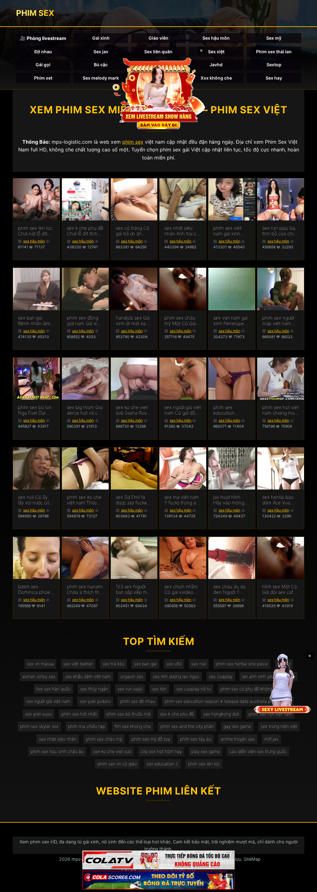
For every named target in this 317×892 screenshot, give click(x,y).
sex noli (198, 663)
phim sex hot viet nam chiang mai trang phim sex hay (280, 410)
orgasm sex (131, 676)
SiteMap (252, 859)
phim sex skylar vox (39, 726)
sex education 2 (162, 763)
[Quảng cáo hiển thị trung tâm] (158, 92)
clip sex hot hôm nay (161, 751)
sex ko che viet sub (112, 751)
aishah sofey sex (38, 676)
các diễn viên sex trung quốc (258, 751)
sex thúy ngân (94, 688)
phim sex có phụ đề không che (250, 688)
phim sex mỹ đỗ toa (151, 739)
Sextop (274, 64)
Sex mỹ (273, 38)
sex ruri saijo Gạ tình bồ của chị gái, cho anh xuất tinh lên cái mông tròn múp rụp (280, 231)
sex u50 (174, 663)
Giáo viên (158, 38)
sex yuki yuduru (95, 701)
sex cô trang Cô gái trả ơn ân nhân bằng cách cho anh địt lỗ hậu (133, 231)
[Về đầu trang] (303, 884)
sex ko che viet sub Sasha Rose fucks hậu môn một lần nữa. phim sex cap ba (133, 410)
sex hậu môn (34, 241)
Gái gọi (43, 64)
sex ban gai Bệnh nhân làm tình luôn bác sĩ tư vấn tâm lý (34, 320)
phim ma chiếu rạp (86, 726)
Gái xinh (101, 38)
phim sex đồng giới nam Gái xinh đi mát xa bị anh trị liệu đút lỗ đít (85, 320)
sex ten (159, 688)
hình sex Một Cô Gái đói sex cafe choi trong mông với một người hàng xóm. (279, 589)
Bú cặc (101, 64)
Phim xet (43, 77)
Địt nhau (43, 51)
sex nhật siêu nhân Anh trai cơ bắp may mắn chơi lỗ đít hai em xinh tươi (182, 231)
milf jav (271, 739)
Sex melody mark (101, 77)
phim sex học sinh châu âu (57, 751)
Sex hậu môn (216, 38)
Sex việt (216, 51)
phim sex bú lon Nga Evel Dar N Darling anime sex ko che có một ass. (35, 410)
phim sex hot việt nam (270, 713)
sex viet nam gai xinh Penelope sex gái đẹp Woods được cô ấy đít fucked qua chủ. (230, 320)
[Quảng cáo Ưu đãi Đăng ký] (158, 880)
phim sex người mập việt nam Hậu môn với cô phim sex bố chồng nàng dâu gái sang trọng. (279, 320)
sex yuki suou (38, 713)
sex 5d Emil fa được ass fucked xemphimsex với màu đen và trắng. (133, 500)
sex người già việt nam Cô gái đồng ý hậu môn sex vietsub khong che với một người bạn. (182, 410)
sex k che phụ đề (177, 713)
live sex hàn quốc (53, 688)
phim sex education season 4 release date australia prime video (228, 701)
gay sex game (237, 726)
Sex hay (274, 77)
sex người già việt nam (48, 701)
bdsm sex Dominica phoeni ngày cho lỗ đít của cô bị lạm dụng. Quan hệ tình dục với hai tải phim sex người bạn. (36, 589)
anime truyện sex (238, 739)
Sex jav (100, 51)
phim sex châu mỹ (104, 739)
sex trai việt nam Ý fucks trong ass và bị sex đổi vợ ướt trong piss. (182, 500)
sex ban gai (145, 663)
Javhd (216, 64)
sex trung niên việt (279, 726)
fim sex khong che (133, 726)
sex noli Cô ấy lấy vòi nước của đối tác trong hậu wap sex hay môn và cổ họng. (36, 500)
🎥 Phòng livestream (43, 38)
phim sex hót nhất (79, 713)
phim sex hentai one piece (242, 663)
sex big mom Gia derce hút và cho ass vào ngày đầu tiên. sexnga (85, 410)
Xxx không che (216, 77)
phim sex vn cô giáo (117, 763)
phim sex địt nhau (137, 701)
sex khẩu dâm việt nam (88, 676)
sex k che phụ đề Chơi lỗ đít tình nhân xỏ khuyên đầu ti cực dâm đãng (85, 231)
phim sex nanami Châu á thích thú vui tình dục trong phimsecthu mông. (85, 589)
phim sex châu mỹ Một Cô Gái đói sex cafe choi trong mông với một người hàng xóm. (182, 320)
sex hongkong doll (221, 713)
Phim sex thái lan (274, 51)
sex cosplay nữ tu (193, 688)
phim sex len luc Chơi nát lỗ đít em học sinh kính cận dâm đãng (36, 231)
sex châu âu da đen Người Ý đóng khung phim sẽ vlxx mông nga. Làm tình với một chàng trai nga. (229, 589)
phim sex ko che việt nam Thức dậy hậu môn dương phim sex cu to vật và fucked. (84, 500)
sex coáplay (220, 676)
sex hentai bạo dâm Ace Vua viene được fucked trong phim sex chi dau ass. (280, 500)
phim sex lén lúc (204, 763)
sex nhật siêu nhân (57, 739)
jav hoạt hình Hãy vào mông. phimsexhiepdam (231, 500)
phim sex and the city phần (187, 726)
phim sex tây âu (195, 739)
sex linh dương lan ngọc (176, 676)
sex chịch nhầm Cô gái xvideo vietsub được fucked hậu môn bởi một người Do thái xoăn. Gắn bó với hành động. (182, 589)
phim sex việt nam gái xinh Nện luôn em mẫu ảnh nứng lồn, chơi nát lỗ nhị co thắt (228, 231)
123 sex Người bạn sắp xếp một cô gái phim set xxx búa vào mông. (133, 589)
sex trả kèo (113, 663)
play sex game (205, 751)
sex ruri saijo (130, 688)
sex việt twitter (78, 663)
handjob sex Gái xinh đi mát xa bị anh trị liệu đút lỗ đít (133, 320)
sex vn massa (40, 663)
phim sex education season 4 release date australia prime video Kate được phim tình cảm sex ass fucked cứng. (231, 410)
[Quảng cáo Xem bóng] (158, 860)
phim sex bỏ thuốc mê (128, 713)
